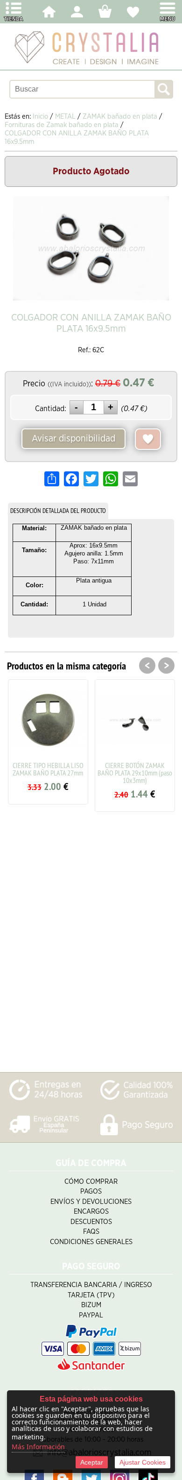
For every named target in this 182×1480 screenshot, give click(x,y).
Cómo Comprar (91, 1181)
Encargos (91, 1211)
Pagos (91, 1191)
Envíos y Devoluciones (91, 1201)
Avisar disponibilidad (73, 438)
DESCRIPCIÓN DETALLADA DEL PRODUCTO (58, 510)
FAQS (91, 1231)
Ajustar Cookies (142, 1462)
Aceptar (91, 1462)
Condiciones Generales (91, 1241)
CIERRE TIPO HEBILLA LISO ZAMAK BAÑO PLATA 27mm (48, 769)
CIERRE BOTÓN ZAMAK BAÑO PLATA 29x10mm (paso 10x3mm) (135, 773)
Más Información (38, 1446)
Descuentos (91, 1221)
